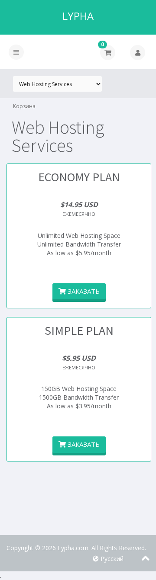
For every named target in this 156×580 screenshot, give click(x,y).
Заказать (83, 291)
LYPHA (78, 16)
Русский (111, 558)
